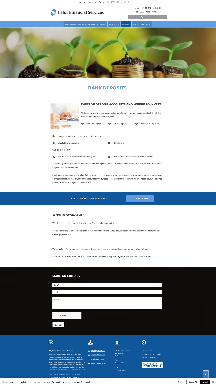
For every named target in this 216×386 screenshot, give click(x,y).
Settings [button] (181, 382)
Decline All (192, 382)
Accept (205, 382)
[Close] (213, 382)
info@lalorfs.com (129, 2)
